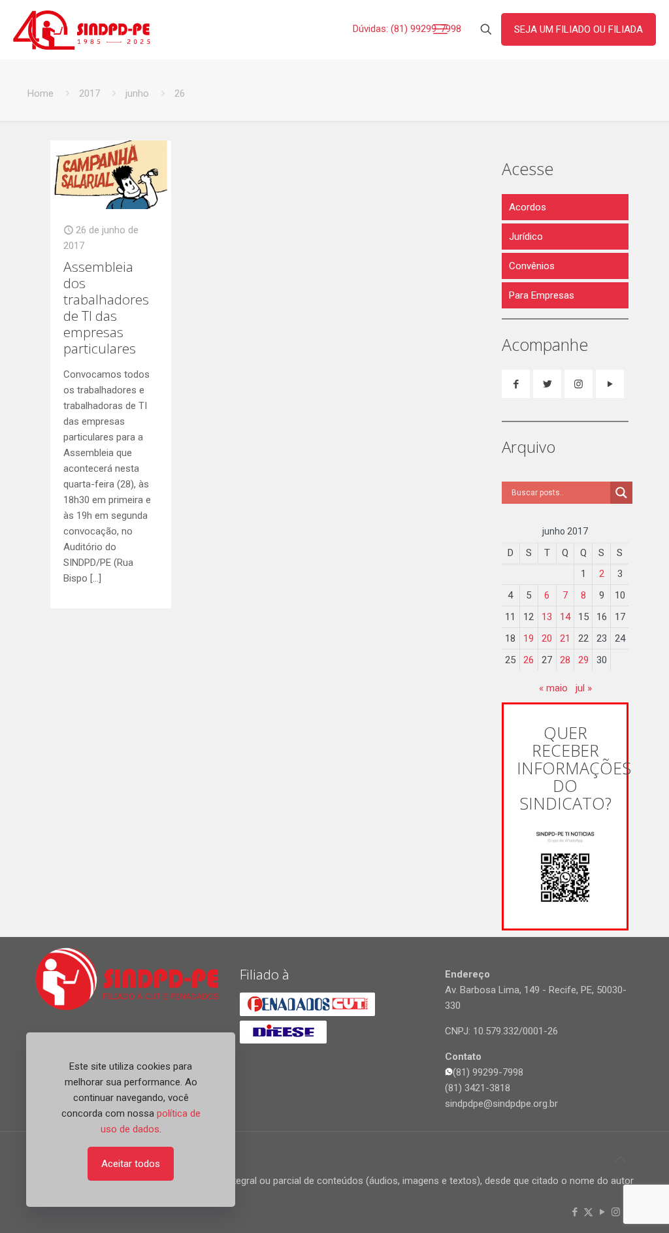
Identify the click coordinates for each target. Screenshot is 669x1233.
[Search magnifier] (621, 493)
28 (565, 660)
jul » (584, 688)
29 (583, 660)
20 (547, 638)
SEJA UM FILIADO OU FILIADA (578, 29)
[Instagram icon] (616, 1212)
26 (528, 660)
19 (528, 638)
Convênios (532, 266)
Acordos (527, 207)
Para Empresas (541, 295)
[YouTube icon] (602, 1212)
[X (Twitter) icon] (588, 1212)
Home (40, 93)
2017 (89, 93)
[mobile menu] (440, 29)
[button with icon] (516, 384)
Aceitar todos (130, 1164)
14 (565, 617)
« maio (553, 688)
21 (565, 638)
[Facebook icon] (574, 1212)
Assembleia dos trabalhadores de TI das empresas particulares (106, 307)
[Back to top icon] (620, 1159)
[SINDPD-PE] (81, 29)
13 (547, 617)
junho (137, 93)
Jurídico (526, 236)
